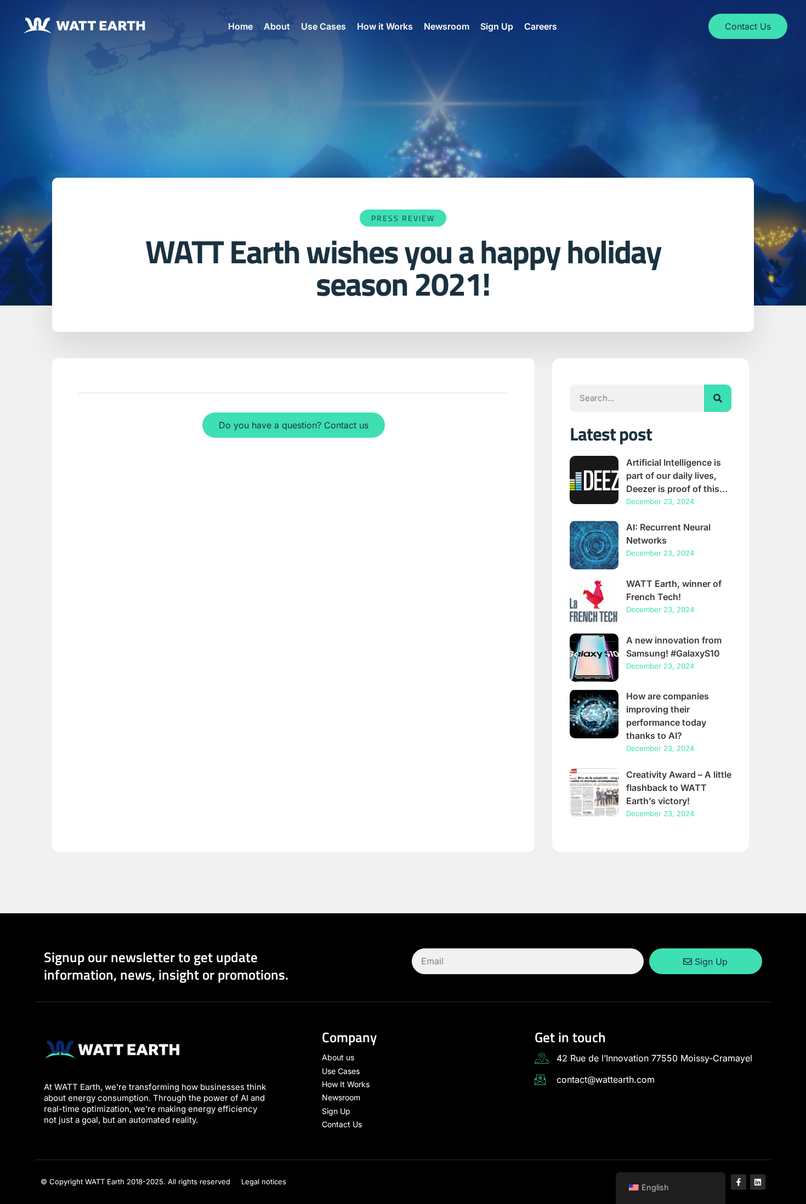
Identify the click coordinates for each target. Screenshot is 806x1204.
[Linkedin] (757, 1182)
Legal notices (263, 1181)
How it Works (385, 26)
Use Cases (323, 26)
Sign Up (496, 26)
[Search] (717, 398)
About (277, 26)
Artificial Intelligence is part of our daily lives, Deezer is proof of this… (677, 475)
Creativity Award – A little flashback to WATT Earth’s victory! (678, 787)
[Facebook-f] (738, 1182)
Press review (403, 218)
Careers (540, 26)
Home (240, 26)
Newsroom (446, 26)
